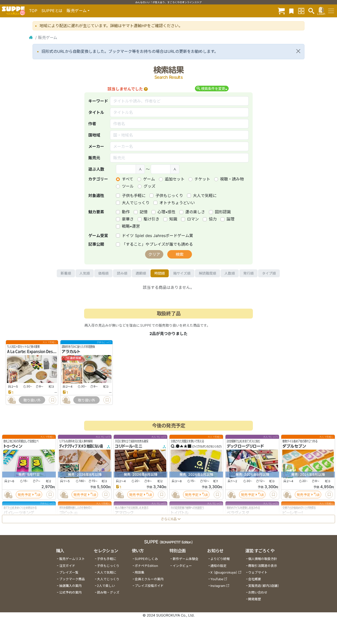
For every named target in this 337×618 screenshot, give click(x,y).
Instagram (217, 586)
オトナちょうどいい (177, 202)
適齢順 (141, 273)
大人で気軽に (205, 195)
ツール (128, 186)
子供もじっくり (169, 195)
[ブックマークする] (52, 400)
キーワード (98, 101)
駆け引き (151, 219)
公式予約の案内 (70, 592)
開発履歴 (254, 599)
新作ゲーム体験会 (185, 559)
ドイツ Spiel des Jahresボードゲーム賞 (157, 235)
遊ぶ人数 (96, 169)
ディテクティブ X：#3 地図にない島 (81, 446)
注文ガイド (67, 566)
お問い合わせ (257, 592)
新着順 (66, 273)
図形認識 (223, 211)
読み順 (122, 273)
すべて (127, 179)
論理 (230, 219)
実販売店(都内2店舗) (263, 586)
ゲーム (149, 179)
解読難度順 (207, 273)
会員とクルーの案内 (149, 579)
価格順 (103, 273)
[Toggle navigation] (331, 11)
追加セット (175, 179)
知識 (173, 219)
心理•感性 (166, 211)
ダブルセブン (294, 446)
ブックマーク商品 (72, 579)
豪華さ (128, 219)
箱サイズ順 (181, 273)
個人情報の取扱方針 (262, 559)
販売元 (94, 157)
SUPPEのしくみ (146, 559)
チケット (202, 179)
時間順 (159, 273)
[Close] (298, 51)
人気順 (84, 273)
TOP (33, 10)
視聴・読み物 (232, 179)
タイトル (96, 112)
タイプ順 (269, 273)
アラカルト (71, 352)
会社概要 (254, 579)
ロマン (193, 219)
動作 (126, 211)
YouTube (216, 579)
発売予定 (24, 495)
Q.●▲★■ (181, 446)
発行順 (248, 273)
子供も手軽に (134, 195)
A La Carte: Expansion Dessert (33, 352)
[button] (146, 88)
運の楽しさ (195, 211)
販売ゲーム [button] (77, 10)
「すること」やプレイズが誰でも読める (157, 244)
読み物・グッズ (108, 592)
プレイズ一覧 (68, 572)
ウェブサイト (257, 572)
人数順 (230, 273)
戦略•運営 (131, 226)
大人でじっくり (136, 202)
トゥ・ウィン (12, 446)
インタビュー (182, 566)
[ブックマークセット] (291, 10)
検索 (179, 254)
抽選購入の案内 (70, 586)
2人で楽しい (106, 586)
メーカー (96, 146)
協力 (213, 219)
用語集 (139, 572)
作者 (92, 123)
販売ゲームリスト (72, 559)
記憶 (144, 211)
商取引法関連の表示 (262, 566)
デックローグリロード (245, 446)
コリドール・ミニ (128, 446)
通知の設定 (218, 566)
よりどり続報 (220, 559)
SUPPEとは (52, 10)
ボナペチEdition (146, 566)
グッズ (149, 186)
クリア (154, 254)
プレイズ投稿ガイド (149, 586)
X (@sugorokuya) (223, 572)
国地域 (94, 135)
